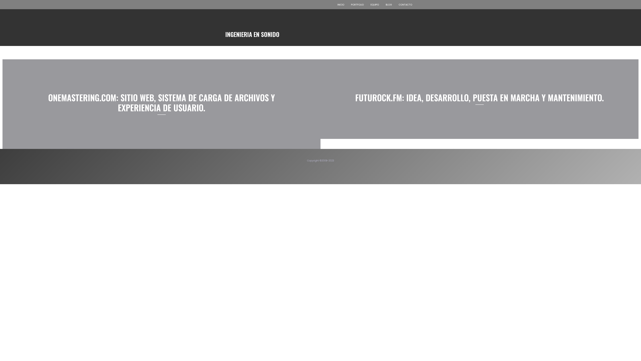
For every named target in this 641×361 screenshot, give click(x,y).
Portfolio (357, 4)
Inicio (341, 4)
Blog (389, 4)
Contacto (405, 4)
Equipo (375, 4)
